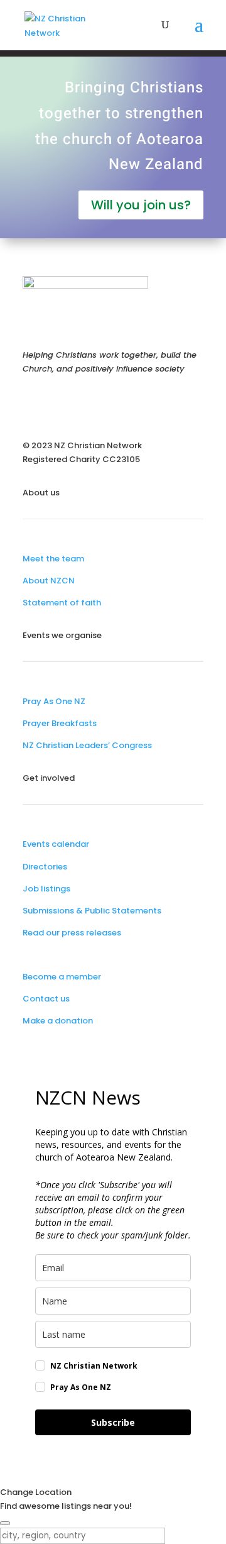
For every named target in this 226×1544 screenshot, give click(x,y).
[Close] (5, 1523)
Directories (45, 867)
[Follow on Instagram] (58, 405)
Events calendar (56, 844)
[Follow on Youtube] (83, 405)
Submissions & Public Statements (92, 911)
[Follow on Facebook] (33, 405)
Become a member (62, 977)
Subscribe (113, 1422)
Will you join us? (141, 205)
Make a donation (58, 1021)
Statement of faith (62, 603)
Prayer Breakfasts (60, 723)
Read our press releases (72, 933)
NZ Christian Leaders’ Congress (87, 745)
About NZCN (49, 581)
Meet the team (53, 559)
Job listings (46, 889)
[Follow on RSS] (108, 405)
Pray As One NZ (54, 701)
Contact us (46, 999)
